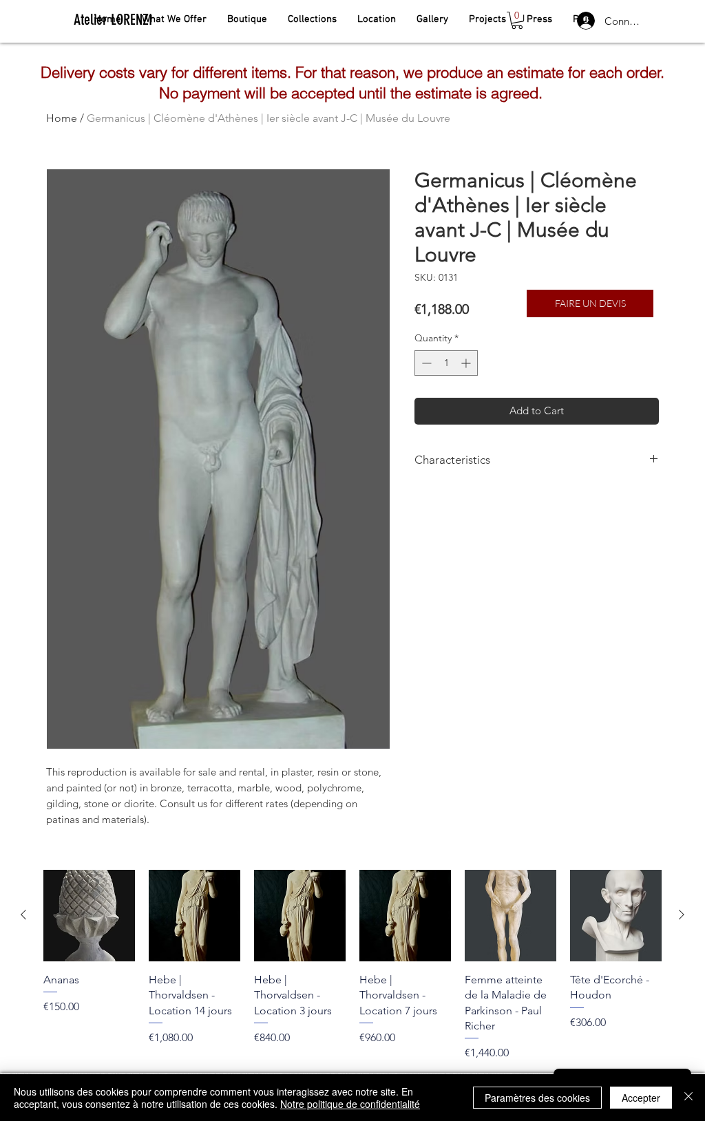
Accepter (641, 1097)
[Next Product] (681, 914)
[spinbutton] (446, 363)
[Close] (688, 1097)
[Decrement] (425, 363)
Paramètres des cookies (537, 1097)
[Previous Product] (23, 914)
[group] (352, 965)
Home (61, 118)
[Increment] (467, 363)
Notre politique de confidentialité (350, 1104)
